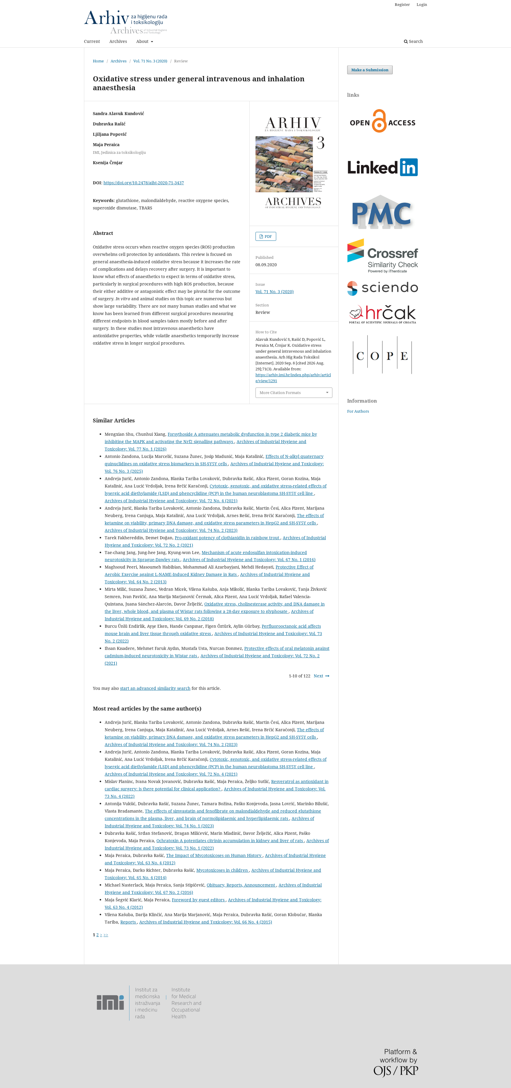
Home (98, 61)
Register (402, 4)
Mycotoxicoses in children (222, 870)
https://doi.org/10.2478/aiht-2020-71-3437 (144, 182)
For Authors (358, 411)
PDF (268, 236)
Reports (128, 922)
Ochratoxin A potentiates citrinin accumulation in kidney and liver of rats (230, 840)
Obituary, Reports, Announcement (241, 885)
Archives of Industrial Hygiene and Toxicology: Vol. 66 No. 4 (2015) (205, 922)
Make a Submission (370, 69)
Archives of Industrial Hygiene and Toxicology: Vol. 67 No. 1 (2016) (249, 559)
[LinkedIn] (382, 185)
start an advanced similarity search (155, 688)
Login (422, 4)
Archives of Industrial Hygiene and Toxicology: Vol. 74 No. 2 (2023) (171, 530)
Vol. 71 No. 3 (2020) (150, 61)
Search (415, 41)
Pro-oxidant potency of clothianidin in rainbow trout (227, 537)
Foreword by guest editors (199, 900)
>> (106, 934)
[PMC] (382, 229)
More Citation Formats (280, 392)
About (143, 41)
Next (318, 676)
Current (92, 41)
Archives (118, 41)
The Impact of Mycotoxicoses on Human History (214, 855)
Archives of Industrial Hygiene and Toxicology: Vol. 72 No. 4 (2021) (171, 500)
